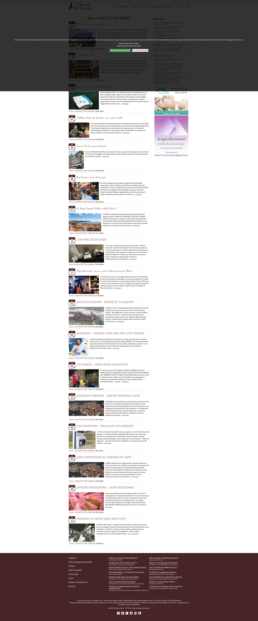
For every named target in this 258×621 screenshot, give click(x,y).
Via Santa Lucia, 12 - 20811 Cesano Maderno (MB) (107, 600)
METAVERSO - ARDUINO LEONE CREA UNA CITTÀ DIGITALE (110, 333)
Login (71, 578)
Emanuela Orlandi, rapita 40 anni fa (124, 578)
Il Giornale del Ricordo (84, 600)
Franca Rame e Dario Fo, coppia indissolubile (127, 568)
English (72, 586)
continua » (125, 104)
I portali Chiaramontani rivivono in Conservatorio (128, 588)
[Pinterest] (135, 613)
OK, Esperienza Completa (120, 50)
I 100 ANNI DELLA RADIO (91, 239)
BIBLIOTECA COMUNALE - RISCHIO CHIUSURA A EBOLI (108, 395)
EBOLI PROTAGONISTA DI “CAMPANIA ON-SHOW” (104, 457)
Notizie (72, 566)
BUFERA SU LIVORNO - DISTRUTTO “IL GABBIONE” (105, 302)
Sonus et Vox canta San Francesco (123, 559)
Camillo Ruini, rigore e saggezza (126, 583)
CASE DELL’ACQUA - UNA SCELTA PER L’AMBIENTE (105, 425)
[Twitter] (122, 613)
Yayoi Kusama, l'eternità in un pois (163, 559)
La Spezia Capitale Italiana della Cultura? (96, 208)
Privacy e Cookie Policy (78, 582)
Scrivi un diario (75, 570)
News (71, 111)
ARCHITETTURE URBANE (85, 111)
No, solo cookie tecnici (140, 50)
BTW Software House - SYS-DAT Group (122, 608)
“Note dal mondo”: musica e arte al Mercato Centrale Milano (104, 270)
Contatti (72, 558)
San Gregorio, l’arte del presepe (91, 177)
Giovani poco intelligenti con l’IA (123, 564)
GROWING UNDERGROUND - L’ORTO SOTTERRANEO (105, 487)
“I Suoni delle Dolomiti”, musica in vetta (166, 587)
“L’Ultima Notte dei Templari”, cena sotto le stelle (99, 117)
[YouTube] (139, 613)
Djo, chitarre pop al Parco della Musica (165, 578)
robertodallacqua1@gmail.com (142, 600)
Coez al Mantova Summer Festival (163, 568)
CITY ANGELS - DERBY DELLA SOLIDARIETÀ (102, 364)
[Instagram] (131, 613)
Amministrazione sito (143, 608)
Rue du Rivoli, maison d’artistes (91, 145)
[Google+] (127, 613)
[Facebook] (118, 613)
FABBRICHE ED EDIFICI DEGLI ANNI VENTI (101, 518)
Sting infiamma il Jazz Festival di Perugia (126, 573)
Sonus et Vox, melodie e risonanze (163, 564)
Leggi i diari (73, 574)
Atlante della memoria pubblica (163, 573)
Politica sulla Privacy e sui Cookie (129, 46)
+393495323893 (127, 600)
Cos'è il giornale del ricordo (80, 562)
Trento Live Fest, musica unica (162, 583)
